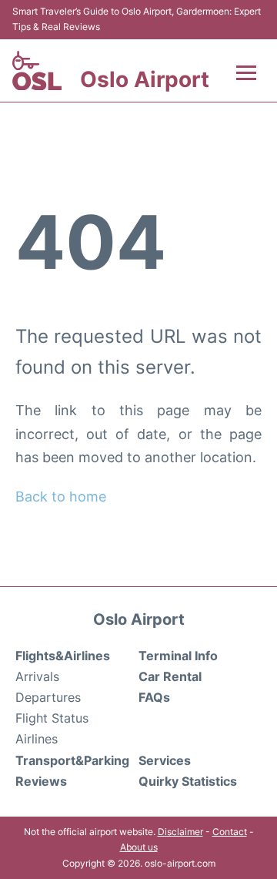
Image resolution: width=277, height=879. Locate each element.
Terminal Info (178, 655)
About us (139, 847)
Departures (48, 697)
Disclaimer (180, 831)
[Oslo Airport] (37, 71)
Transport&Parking (72, 760)
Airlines (36, 738)
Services (164, 760)
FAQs (154, 697)
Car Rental (170, 676)
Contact (229, 831)
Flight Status (51, 718)
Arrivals (37, 676)
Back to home (60, 496)
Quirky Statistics (187, 781)
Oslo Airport (144, 79)
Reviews (41, 781)
